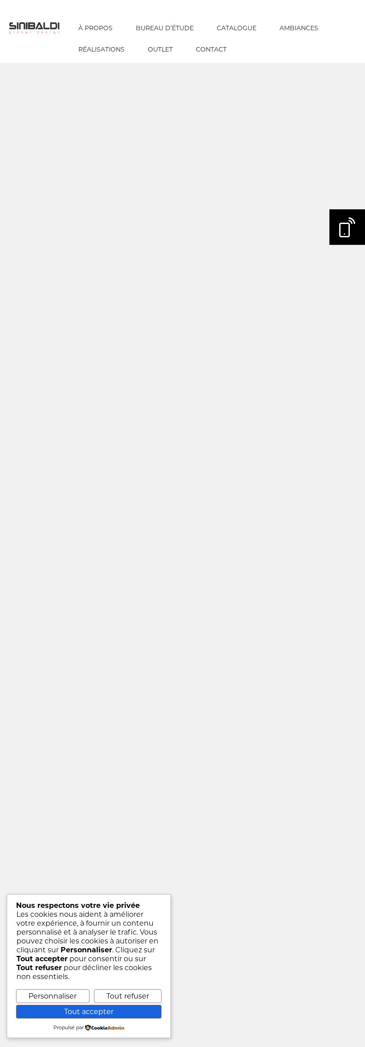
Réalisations (101, 49)
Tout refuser (127, 996)
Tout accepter (89, 1011)
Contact (211, 49)
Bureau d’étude (165, 28)
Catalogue (236, 28)
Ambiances (299, 28)
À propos (95, 28)
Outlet (160, 49)
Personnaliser (52, 996)
